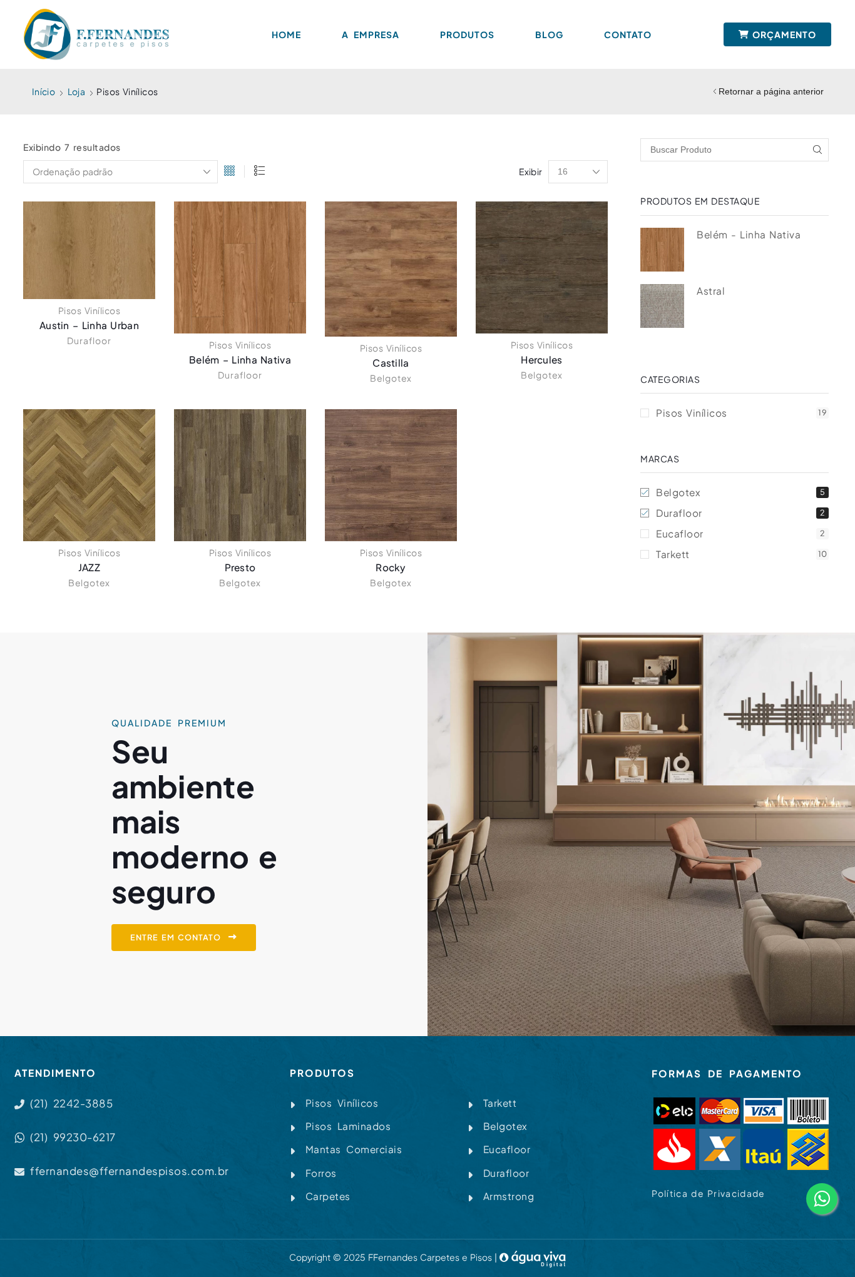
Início (43, 91)
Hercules (541, 359)
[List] (259, 172)
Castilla (390, 363)
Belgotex (391, 378)
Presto (240, 567)
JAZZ (89, 567)
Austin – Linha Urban (89, 325)
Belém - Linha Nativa (749, 234)
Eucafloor (740, 533)
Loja (77, 91)
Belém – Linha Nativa (240, 359)
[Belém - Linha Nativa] (662, 250)
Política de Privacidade (708, 1193)
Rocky (391, 567)
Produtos (467, 34)
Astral (711, 291)
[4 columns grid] (229, 172)
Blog (549, 34)
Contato (628, 34)
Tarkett (741, 554)
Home (286, 34)
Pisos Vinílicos (89, 310)
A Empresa (370, 34)
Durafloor (89, 340)
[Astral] (662, 306)
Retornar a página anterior (771, 91)
